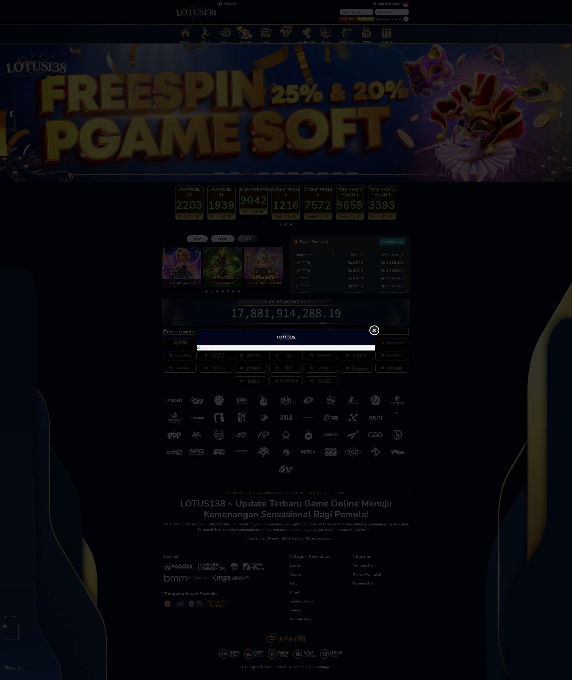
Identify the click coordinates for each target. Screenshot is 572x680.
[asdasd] (286, 348)
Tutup (374, 330)
